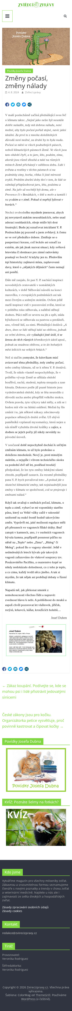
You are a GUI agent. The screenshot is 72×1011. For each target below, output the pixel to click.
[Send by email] (18, 105)
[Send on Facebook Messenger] (24, 105)
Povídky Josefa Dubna (19, 71)
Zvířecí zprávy (33, 92)
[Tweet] (13, 105)
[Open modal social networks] (30, 105)
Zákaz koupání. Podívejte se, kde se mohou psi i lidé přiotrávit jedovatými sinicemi (34, 691)
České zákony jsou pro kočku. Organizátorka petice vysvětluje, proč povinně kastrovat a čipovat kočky (33, 720)
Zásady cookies (12, 911)
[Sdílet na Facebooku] (7, 105)
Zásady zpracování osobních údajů (25, 907)
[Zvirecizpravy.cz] (36, 4)
